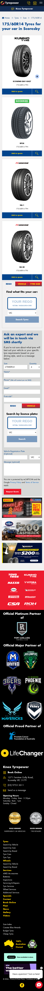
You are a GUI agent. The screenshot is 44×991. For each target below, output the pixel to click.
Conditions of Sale (32, 979)
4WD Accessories (10, 873)
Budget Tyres (8, 930)
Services (7, 870)
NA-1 (22, 205)
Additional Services (11, 892)
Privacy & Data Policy (17, 979)
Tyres (5, 841)
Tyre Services (8, 886)
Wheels (7, 860)
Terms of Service (32, 482)
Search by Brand (10, 851)
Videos (6, 915)
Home (7, 18)
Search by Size (9, 848)
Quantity (33, 363)
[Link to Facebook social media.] (22, 985)
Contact (7, 899)
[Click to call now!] (28, 3)
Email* (7, 388)
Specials (7, 895)
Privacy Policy (15, 482)
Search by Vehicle (10, 844)
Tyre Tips (6, 857)
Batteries (6, 876)
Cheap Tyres (8, 934)
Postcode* (8, 396)
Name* (7, 372)
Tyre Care (7, 854)
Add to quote (16, 91)
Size (5, 363)
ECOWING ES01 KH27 (22, 81)
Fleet (5, 905)
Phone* (17, 380)
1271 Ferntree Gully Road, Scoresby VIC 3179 (20, 779)
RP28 (22, 143)
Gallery (7, 912)
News (6, 909)
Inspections (7, 880)
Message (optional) (12, 462)
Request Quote (12, 492)
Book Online (9, 902)
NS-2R (22, 267)
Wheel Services (9, 889)
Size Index (7, 924)
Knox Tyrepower (24, 8)
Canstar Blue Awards (11, 927)
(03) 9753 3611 (16, 785)
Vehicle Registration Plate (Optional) (14, 452)
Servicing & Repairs (11, 883)
